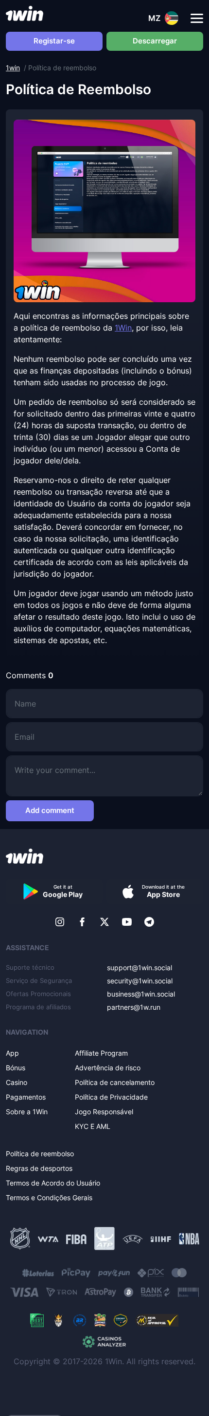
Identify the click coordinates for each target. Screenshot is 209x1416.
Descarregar (155, 40)
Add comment (49, 810)
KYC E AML (92, 1126)
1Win (123, 328)
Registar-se (54, 40)
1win (13, 67)
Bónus (15, 1067)
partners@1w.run (133, 1007)
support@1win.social (139, 967)
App (12, 1053)
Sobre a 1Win (27, 1111)
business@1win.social (141, 994)
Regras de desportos (39, 1168)
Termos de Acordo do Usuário (53, 1183)
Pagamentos (26, 1097)
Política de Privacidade (111, 1097)
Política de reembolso (40, 1153)
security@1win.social (140, 981)
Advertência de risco (107, 1067)
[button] (197, 18)
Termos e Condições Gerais (49, 1197)
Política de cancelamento (115, 1082)
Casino (16, 1082)
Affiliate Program (101, 1053)
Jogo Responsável (104, 1111)
